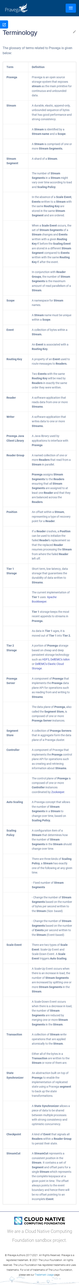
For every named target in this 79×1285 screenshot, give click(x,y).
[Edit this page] (74, 32)
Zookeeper (57, 792)
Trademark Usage (44, 1274)
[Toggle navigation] (71, 8)
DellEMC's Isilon (60, 659)
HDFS (45, 659)
